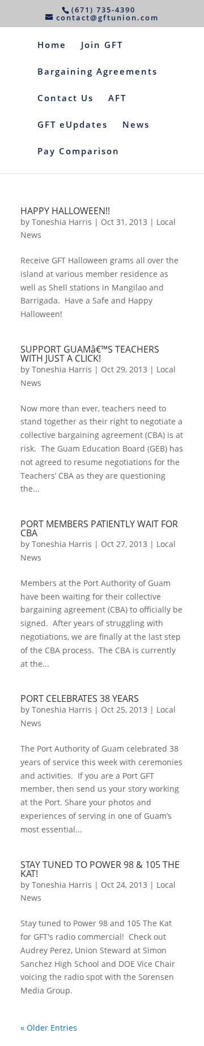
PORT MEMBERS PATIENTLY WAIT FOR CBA (99, 528)
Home (51, 45)
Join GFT (102, 45)
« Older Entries (48, 1027)
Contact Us (65, 98)
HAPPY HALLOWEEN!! (65, 211)
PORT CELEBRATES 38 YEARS (79, 698)
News (136, 125)
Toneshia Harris (62, 221)
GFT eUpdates (72, 125)
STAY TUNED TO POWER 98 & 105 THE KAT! (100, 869)
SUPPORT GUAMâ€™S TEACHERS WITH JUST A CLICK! (89, 353)
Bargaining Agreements (97, 72)
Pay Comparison (78, 152)
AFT (117, 98)
